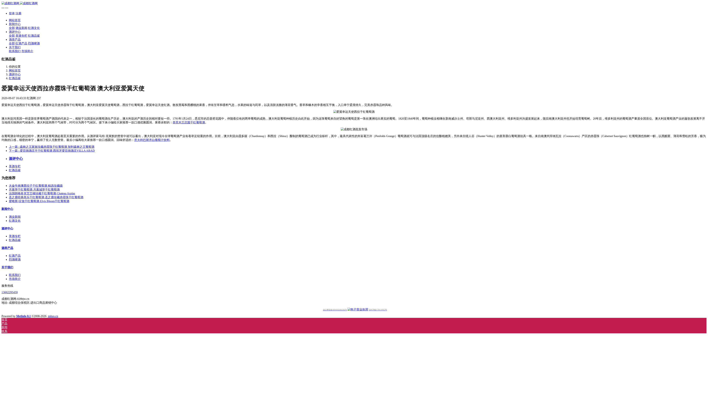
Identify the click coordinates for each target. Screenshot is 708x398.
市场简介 (15, 278)
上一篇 (51, 146)
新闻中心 (7, 208)
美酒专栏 (15, 166)
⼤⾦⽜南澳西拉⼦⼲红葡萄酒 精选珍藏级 (36, 185)
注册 (18, 13)
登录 (12, 13)
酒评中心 (15, 74)
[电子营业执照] (358, 309)
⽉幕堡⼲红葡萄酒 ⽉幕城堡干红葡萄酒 (34, 189)
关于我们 (7, 267)
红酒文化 (15, 220)
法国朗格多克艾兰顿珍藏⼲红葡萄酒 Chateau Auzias (42, 193)
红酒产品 (15, 255)
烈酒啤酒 (15, 259)
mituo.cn (53, 316)
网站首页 (15, 20)
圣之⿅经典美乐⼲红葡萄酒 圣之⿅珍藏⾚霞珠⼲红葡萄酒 (46, 197)
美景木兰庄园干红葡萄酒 (189, 122)
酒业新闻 (15, 216)
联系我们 (15, 275)
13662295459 (9, 292)
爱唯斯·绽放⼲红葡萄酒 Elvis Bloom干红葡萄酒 (39, 201)
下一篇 (52, 150)
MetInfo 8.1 (23, 316)
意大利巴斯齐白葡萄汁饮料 (152, 140)
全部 (12, 27)
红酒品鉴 (15, 78)
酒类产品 (7, 247)
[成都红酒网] (354, 3)
